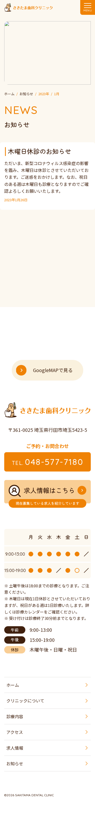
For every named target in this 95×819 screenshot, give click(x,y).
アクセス (14, 732)
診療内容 (14, 716)
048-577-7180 (47, 461)
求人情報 (14, 748)
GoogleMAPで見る (53, 370)
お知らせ (14, 763)
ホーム (12, 685)
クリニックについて (25, 700)
